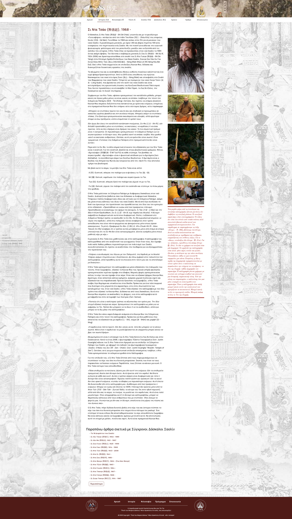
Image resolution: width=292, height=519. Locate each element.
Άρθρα (188, 20)
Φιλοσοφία (146, 501)
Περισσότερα (96, 484)
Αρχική (90, 20)
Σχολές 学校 (146, 20)
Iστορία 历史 (104, 20)
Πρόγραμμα (160, 501)
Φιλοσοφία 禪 (118, 20)
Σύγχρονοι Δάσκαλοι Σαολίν (12, 241)
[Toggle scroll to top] (283, 511)
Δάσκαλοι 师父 (160, 20)
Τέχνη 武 (132, 20)
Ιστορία (131, 501)
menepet (171, 515)
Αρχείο (174, 20)
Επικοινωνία (202, 20)
